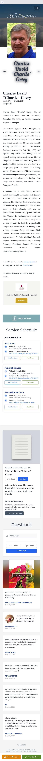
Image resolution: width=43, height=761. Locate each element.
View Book (11, 479)
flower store (27, 265)
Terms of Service (27, 751)
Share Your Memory (14, 513)
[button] (21, 574)
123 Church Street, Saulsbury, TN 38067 (23, 354)
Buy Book (23, 479)
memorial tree (29, 261)
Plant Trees (30, 358)
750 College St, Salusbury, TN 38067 (22, 402)
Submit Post (21, 551)
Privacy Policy (15, 751)
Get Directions (12, 358)
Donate (21, 301)
